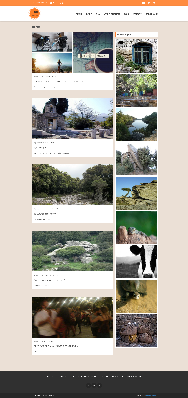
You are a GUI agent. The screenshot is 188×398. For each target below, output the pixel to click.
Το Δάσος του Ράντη (45, 213)
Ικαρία (89, 14)
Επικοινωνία (152, 14)
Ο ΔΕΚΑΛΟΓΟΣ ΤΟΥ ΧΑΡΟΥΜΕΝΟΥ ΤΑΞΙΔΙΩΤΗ (59, 81)
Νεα (98, 14)
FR (154, 3)
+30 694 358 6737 (41, 3)
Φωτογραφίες (124, 34)
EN (143, 3)
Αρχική (79, 14)
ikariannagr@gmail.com (62, 3)
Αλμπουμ (137, 14)
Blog (126, 14)
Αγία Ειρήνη (40, 147)
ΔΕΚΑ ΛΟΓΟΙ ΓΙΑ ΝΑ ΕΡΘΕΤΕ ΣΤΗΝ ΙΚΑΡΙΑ (56, 346)
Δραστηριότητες (112, 14)
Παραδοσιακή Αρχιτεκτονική (49, 280)
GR (148, 3)
